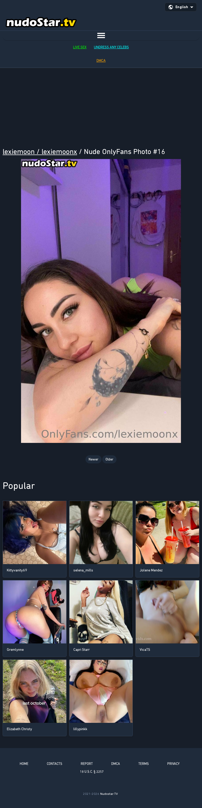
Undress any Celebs (111, 47)
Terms (143, 764)
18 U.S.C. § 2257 (92, 772)
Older (109, 459)
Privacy (173, 764)
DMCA (101, 60)
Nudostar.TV (109, 794)
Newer (93, 459)
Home (24, 764)
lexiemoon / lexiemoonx (40, 151)
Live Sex (80, 47)
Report (87, 764)
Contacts (54, 764)
